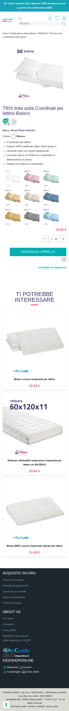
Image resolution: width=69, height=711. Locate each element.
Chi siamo (8, 618)
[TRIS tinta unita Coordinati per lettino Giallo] (11, 197)
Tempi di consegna (13, 580)
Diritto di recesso (12, 603)
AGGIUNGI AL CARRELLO (38, 251)
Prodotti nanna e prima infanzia (22, 33)
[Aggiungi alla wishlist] (62, 259)
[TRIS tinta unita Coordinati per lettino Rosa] (30, 178)
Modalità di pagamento (15, 585)
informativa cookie (19, 706)
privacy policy (52, 706)
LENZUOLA (42, 33)
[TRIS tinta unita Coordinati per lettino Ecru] (30, 197)
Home (5, 33)
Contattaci (8, 624)
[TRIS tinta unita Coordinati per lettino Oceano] (50, 197)
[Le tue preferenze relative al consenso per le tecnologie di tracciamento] (6, 704)
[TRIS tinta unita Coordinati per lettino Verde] (50, 178)
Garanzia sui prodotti (14, 591)
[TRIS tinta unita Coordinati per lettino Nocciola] (11, 216)
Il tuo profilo (9, 630)
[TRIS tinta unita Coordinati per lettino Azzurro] (50, 216)
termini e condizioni (36, 706)
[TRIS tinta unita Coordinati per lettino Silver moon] (30, 216)
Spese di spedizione (14, 597)
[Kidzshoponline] (6, 20)
